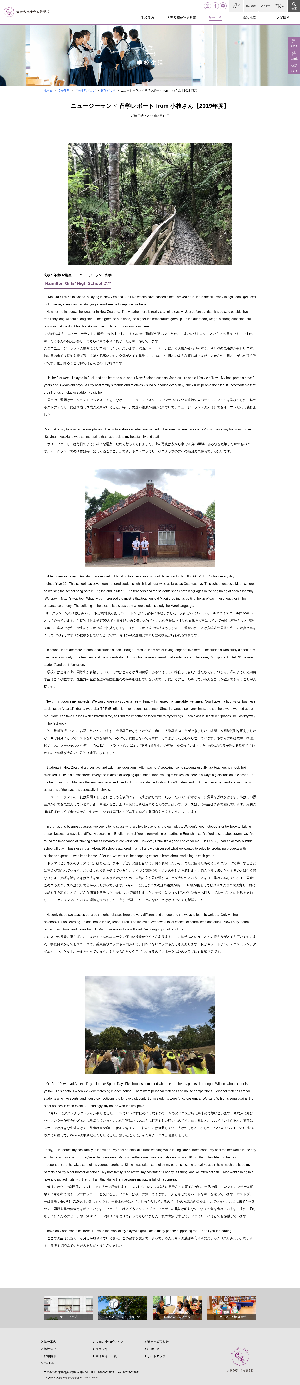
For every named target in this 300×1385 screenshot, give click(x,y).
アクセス (265, 5)
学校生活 (64, 90)
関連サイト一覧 (106, 1356)
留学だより (108, 90)
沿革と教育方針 (158, 1341)
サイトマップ (156, 1356)
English (49, 1363)
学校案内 (50, 1341)
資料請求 (251, 5)
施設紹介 (50, 1348)
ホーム (48, 90)
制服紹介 (153, 1348)
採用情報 (50, 1356)
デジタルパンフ (280, 6)
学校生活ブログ (85, 90)
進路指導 (102, 1348)
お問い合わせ (236, 6)
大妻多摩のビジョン (109, 1341)
